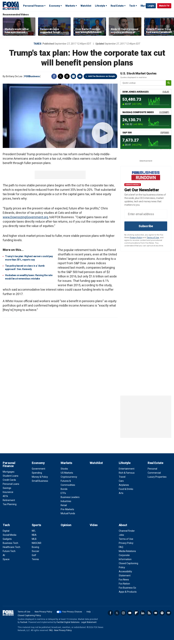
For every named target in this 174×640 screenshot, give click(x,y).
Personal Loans (11, 484)
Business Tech (10, 543)
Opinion (66, 525)
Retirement (9, 500)
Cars (121, 481)
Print (73, 76)
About (123, 525)
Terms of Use (153, 237)
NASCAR (36, 543)
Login (151, 5)
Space (6, 559)
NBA (34, 535)
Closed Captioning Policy (29, 615)
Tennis (35, 559)
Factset (23, 622)
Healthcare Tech (11, 547)
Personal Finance (33, 5)
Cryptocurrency (69, 476)
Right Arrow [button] (168, 27)
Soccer (35, 551)
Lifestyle (100, 5)
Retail (64, 505)
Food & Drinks (126, 489)
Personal (152, 468)
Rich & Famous (127, 472)
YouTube (130, 613)
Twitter (60, 76)
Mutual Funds (68, 513)
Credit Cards (9, 480)
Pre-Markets (67, 509)
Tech (132, 5)
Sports (36, 525)
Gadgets (7, 539)
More (144, 5)
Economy (54, 5)
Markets (70, 5)
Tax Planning (9, 504)
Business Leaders (70, 497)
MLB (34, 539)
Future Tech (9, 551)
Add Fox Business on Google (101, 76)
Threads (67, 76)
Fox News (124, 579)
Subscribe (146, 226)
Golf (34, 555)
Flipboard (136, 613)
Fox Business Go (127, 587)
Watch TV (164, 5)
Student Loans (10, 475)
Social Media (9, 535)
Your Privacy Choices (72, 612)
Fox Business (11, 5)
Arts (121, 493)
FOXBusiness (32, 76)
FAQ (121, 547)
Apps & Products (128, 591)
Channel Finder (127, 530)
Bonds (64, 489)
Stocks (64, 468)
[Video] (60, 116)
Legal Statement (89, 622)
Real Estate (117, 5)
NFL (34, 530)
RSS (149, 613)
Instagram (123, 613)
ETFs (63, 493)
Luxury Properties (157, 476)
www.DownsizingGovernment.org (25, 217)
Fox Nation (124, 583)
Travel (122, 476)
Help (88, 612)
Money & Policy (40, 476)
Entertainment (126, 468)
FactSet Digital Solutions (68, 622)
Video (94, 525)
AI (4, 555)
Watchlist (86, 5)
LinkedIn (142, 613)
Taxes (37, 43)
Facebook (54, 76)
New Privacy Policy (43, 612)
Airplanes (124, 485)
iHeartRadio (168, 613)
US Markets (67, 472)
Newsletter (155, 613)
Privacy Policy (136, 237)
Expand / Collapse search (142, 6)
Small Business (40, 481)
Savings (7, 488)
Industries (66, 501)
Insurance (8, 492)
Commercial (154, 472)
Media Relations (127, 551)
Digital (6, 530)
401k (5, 496)
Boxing (35, 547)
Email (80, 76)
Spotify (162, 613)
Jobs (121, 535)
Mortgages (8, 471)
